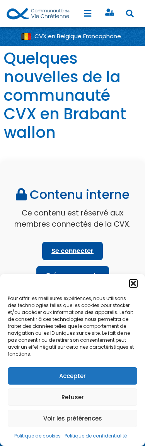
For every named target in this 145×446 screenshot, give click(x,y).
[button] (133, 283)
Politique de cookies (37, 435)
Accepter (72, 376)
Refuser (72, 397)
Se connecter (72, 250)
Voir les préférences (72, 418)
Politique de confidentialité (96, 435)
